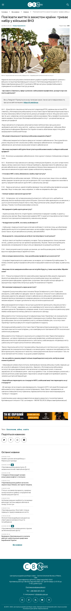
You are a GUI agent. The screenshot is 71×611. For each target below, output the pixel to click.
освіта (26, 429)
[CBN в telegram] (48, 599)
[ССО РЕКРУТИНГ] (35, 416)
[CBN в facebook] (28, 599)
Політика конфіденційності (35, 587)
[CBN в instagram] (22, 599)
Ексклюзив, (12, 429)
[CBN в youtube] (42, 599)
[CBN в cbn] (35, 599)
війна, (19, 429)
